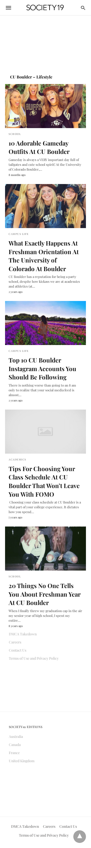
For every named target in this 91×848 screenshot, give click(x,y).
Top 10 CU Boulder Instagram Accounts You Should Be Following (42, 368)
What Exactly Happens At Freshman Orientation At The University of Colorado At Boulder (44, 256)
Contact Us (17, 650)
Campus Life (19, 234)
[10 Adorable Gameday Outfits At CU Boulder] (45, 106)
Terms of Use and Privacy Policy (34, 658)
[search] (83, 8)
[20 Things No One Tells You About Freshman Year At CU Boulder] (45, 549)
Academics (17, 459)
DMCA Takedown (23, 634)
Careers (15, 642)
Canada (15, 744)
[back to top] (79, 836)
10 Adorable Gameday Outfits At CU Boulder (39, 147)
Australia (16, 736)
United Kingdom (21, 760)
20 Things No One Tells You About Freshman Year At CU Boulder (44, 594)
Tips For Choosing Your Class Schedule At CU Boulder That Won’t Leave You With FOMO (44, 481)
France (14, 752)
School (15, 134)
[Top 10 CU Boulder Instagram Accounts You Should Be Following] (45, 323)
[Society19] (45, 7)
